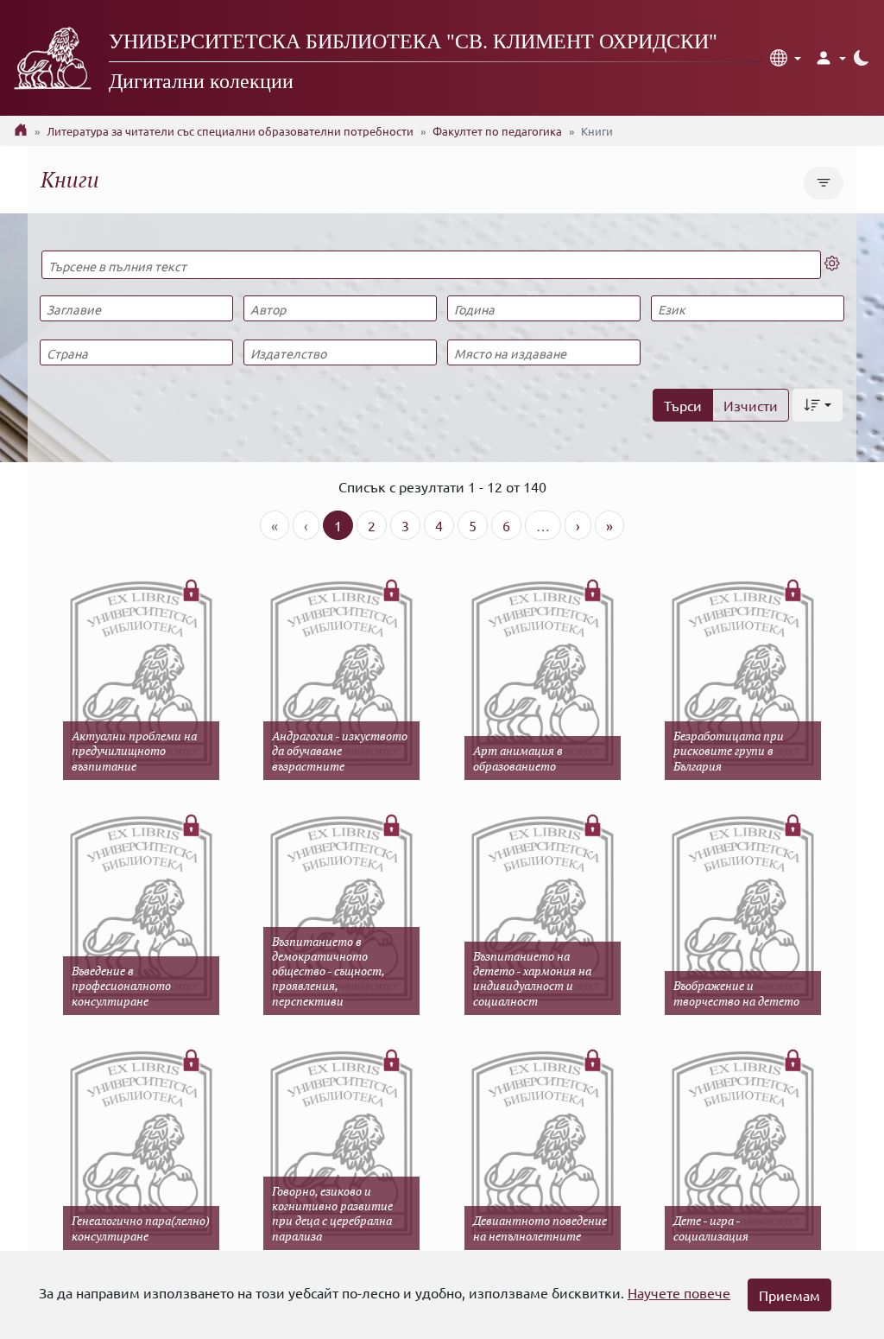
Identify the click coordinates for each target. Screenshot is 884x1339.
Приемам (789, 1295)
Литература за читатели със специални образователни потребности (230, 131)
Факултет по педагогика (497, 131)
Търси (683, 405)
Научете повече (679, 1292)
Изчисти (750, 405)
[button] (785, 58)
